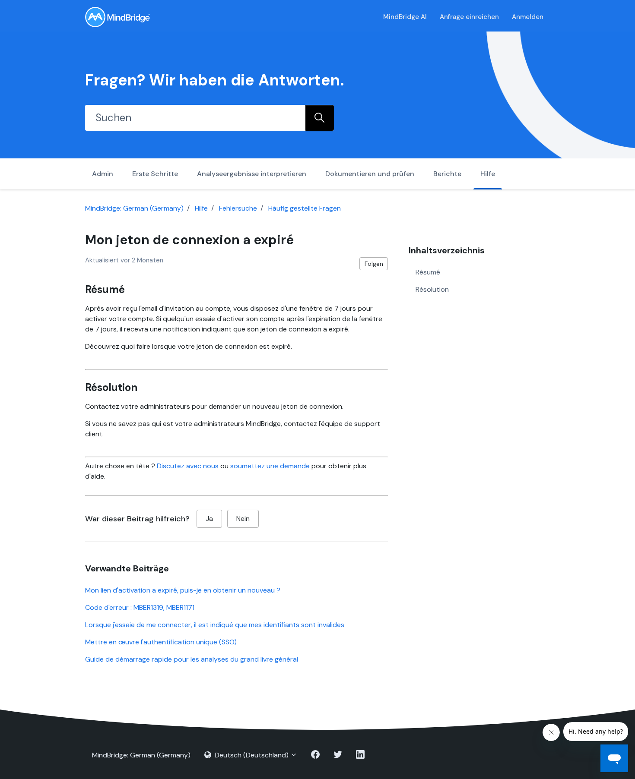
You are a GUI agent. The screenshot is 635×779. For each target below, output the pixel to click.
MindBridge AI (405, 17)
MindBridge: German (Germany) (134, 208)
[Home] (117, 17)
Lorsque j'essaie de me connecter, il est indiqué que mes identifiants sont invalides (214, 624)
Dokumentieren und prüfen (369, 173)
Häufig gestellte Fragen (304, 208)
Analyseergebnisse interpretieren (251, 173)
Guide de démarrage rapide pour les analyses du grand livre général (191, 659)
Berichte (447, 173)
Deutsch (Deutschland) (251, 755)
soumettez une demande (270, 465)
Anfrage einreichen (469, 17)
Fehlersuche (238, 208)
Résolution (432, 288)
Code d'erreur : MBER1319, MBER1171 (139, 607)
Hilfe (487, 173)
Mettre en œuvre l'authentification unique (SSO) (161, 642)
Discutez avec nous (188, 465)
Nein (243, 518)
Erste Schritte (155, 173)
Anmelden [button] (527, 17)
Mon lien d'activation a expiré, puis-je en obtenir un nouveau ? (182, 590)
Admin (102, 173)
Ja (209, 518)
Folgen (374, 264)
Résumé (428, 271)
